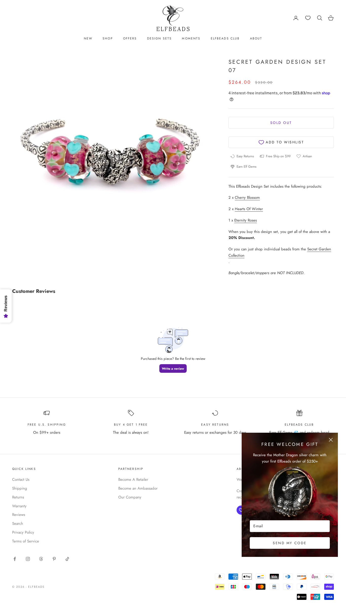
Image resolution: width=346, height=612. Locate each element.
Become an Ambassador (138, 488)
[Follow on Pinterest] (54, 558)
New (88, 38)
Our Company (129, 497)
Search (17, 523)
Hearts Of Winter (249, 209)
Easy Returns (215, 424)
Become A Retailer (133, 479)
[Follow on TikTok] (67, 558)
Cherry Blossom (247, 197)
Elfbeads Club (225, 38)
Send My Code (289, 542)
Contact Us (20, 479)
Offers (130, 38)
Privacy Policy (23, 532)
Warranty (19, 506)
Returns (18, 497)
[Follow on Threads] (41, 558)
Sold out (281, 122)
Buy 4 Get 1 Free (131, 424)
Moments (191, 38)
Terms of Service (25, 541)
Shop (108, 38)
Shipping (19, 488)
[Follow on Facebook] (14, 558)
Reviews (18, 514)
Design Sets (159, 38)
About (256, 38)
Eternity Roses (245, 220)
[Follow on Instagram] (27, 558)
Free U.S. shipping (47, 424)
